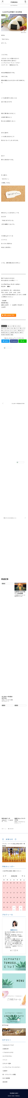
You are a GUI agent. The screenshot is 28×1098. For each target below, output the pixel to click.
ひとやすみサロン (7, 1056)
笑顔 (4, 334)
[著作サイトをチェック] (11, 950)
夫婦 (4, 332)
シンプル (23, 328)
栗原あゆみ (14, 930)
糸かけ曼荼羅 (6, 1078)
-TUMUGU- (14, 2)
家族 (13, 332)
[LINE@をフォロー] (17, 950)
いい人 (10, 326)
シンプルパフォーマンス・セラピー (10, 330)
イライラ (17, 328)
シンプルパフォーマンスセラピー (11, 1067)
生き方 (17, 332)
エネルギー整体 (7, 1063)
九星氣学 (5, 1071)
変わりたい (21, 330)
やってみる (11, 328)
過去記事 (4, 326)
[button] (25, 561)
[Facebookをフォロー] (13, 950)
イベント (5, 1060)
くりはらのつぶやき (8, 1052)
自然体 (8, 334)
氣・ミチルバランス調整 (9, 1074)
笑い (22, 332)
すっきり (4, 328)
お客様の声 (6, 1049)
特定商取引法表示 (14, 1093)
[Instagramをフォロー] (15, 950)
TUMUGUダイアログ (8, 1045)
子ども (8, 332)
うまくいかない (17, 326)
